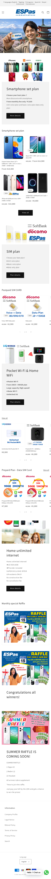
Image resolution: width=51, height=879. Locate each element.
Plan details (15, 275)
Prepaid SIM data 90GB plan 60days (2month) (11, 502)
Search (7, 841)
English (24, 862)
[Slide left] (20, 332)
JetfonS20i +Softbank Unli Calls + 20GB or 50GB (37, 196)
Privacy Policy (10, 836)
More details (15, 115)
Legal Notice (9, 820)
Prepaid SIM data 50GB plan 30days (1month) (35, 502)
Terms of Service (11, 830)
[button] (3, 12)
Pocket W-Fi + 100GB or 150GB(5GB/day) (33, 450)
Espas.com (21, 874)
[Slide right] (30, 332)
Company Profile (11, 814)
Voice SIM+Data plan (8, 321)
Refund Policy (10, 825)
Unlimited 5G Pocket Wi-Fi (10, 449)
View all (25, 212)
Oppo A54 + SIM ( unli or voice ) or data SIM (36, 157)
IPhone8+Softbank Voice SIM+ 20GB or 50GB (11, 199)
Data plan (29, 321)
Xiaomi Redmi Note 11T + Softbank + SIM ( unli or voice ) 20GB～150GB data (11, 163)
